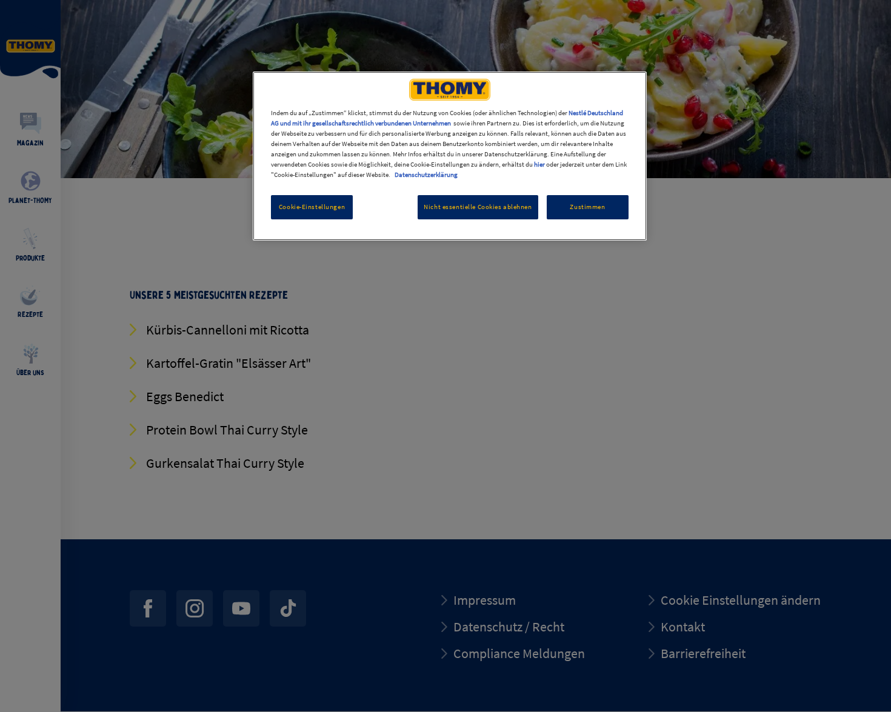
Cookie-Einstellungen (312, 206)
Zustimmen (587, 206)
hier (539, 164)
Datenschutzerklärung (426, 174)
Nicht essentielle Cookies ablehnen (478, 206)
